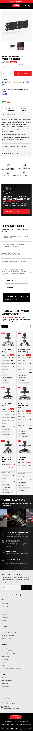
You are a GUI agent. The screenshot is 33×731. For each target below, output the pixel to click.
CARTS (12, 326)
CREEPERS (20, 326)
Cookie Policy (14, 724)
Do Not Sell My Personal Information (11, 668)
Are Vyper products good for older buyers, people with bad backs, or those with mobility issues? (14, 272)
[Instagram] (12, 595)
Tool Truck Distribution (7, 635)
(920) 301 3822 (9, 110)
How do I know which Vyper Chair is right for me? (12, 245)
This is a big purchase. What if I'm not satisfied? (15, 237)
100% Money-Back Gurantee (9, 651)
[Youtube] (16, 595)
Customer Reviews (6, 680)
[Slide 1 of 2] (12, 46)
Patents (3, 692)
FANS (27, 326)
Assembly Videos (6, 648)
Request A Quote (6, 638)
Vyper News (4, 683)
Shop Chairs (4, 603)
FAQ (2, 665)
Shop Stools (4, 606)
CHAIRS (5, 326)
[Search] (25, 5)
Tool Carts (4, 615)
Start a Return (5, 659)
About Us (4, 677)
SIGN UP (25, 588)
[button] (2, 5)
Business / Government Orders (10, 633)
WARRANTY (11, 287)
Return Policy (5, 656)
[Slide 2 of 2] (20, 46)
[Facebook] (20, 595)
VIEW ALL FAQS (12, 281)
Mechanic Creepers (7, 612)
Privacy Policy (5, 724)
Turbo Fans (4, 617)
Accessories (4, 609)
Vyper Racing (5, 686)
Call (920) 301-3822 (11, 211)
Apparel (3, 620)
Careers (3, 689)
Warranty (4, 662)
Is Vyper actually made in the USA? (13, 262)
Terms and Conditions (25, 724)
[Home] (16, 5)
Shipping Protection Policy (8, 654)
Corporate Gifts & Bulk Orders (10, 630)
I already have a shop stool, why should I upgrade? (13, 254)
